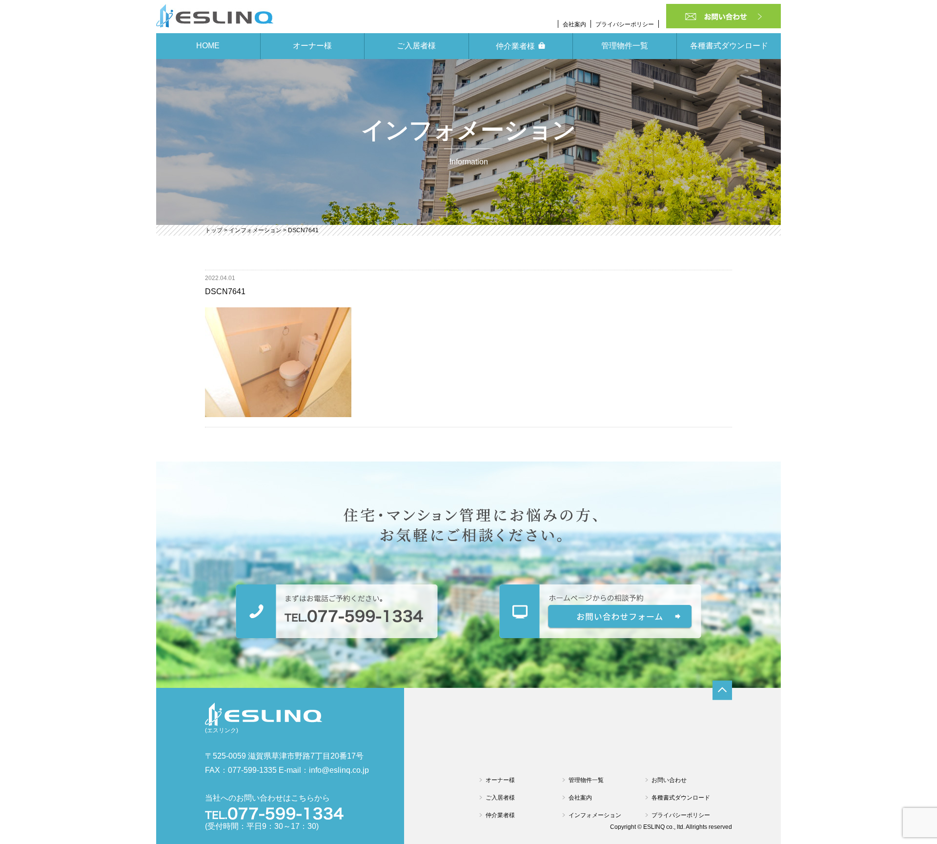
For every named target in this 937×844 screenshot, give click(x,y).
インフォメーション (595, 815)
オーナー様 (312, 45)
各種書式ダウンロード (729, 45)
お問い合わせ (669, 780)
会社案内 (574, 24)
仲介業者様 (515, 46)
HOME (208, 45)
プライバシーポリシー (624, 24)
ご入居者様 (416, 45)
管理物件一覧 (624, 45)
